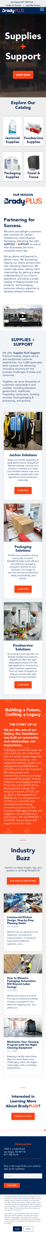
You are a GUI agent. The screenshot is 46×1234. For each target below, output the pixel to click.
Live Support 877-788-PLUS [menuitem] (22, 2)
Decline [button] (28, 1229)
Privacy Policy (17, 1210)
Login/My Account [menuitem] (33, 5)
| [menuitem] (23, 5)
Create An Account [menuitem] (13, 5)
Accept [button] (17, 1229)
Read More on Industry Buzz (23, 881)
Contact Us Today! (23, 1116)
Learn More (23, 490)
